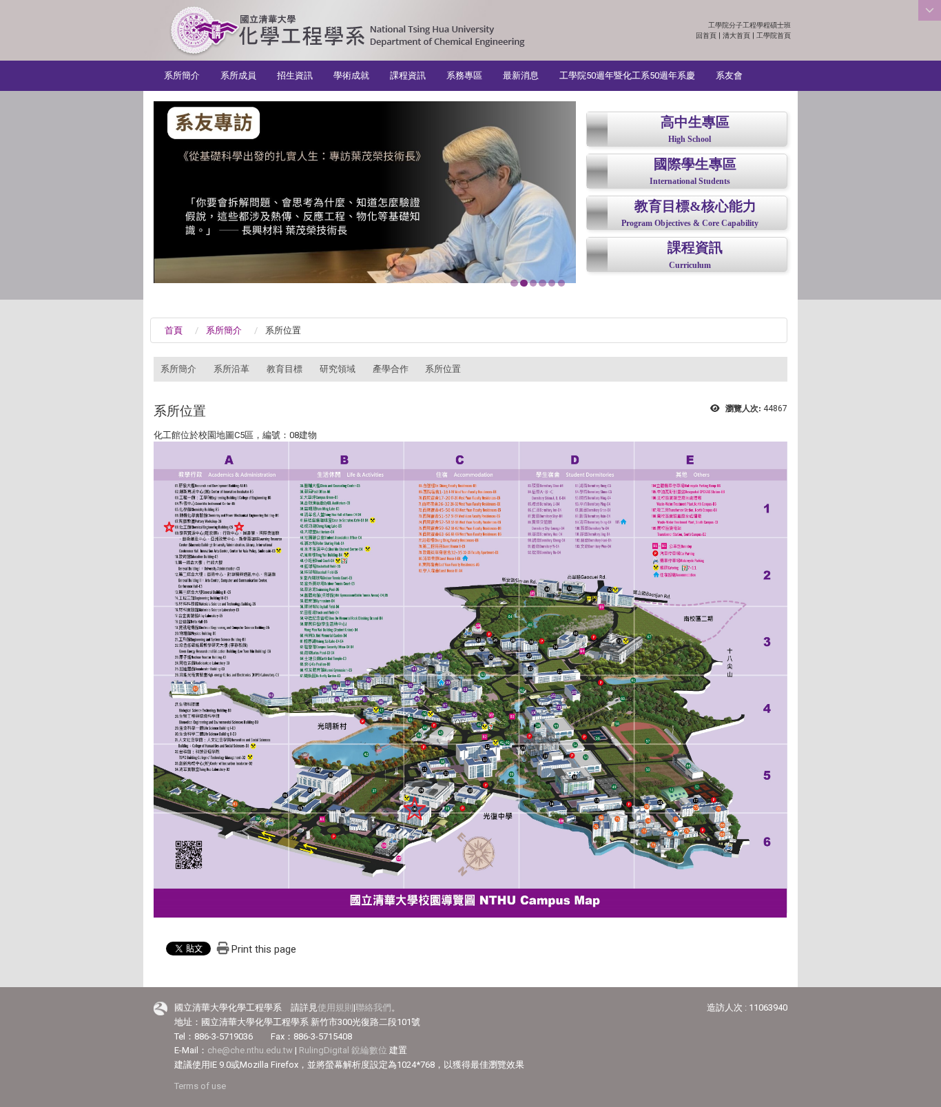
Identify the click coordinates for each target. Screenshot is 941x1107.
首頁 (174, 330)
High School (689, 139)
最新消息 (521, 75)
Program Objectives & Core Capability (689, 223)
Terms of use (200, 1086)
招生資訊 (295, 75)
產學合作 (391, 369)
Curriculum (690, 265)
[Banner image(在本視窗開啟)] (365, 186)
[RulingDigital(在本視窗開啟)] (160, 1008)
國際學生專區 (695, 164)
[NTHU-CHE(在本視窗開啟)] (347, 31)
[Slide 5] (551, 283)
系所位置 (443, 369)
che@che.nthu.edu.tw (250, 1050)
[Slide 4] (542, 283)
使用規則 (335, 1007)
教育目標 (284, 369)
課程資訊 (408, 75)
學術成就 (351, 75)
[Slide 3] (533, 283)
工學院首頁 (773, 35)
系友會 (729, 75)
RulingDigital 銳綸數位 (343, 1050)
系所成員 (238, 75)
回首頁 (706, 35)
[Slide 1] (513, 283)
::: (783, 25)
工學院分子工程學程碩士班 (749, 25)
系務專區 (464, 75)
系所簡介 (182, 75)
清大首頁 (736, 35)
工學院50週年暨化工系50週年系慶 (627, 75)
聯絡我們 (373, 1007)
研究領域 (337, 369)
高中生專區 (695, 122)
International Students (690, 181)
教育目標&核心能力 (695, 206)
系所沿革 (231, 369)
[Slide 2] (523, 283)
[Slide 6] (561, 283)
